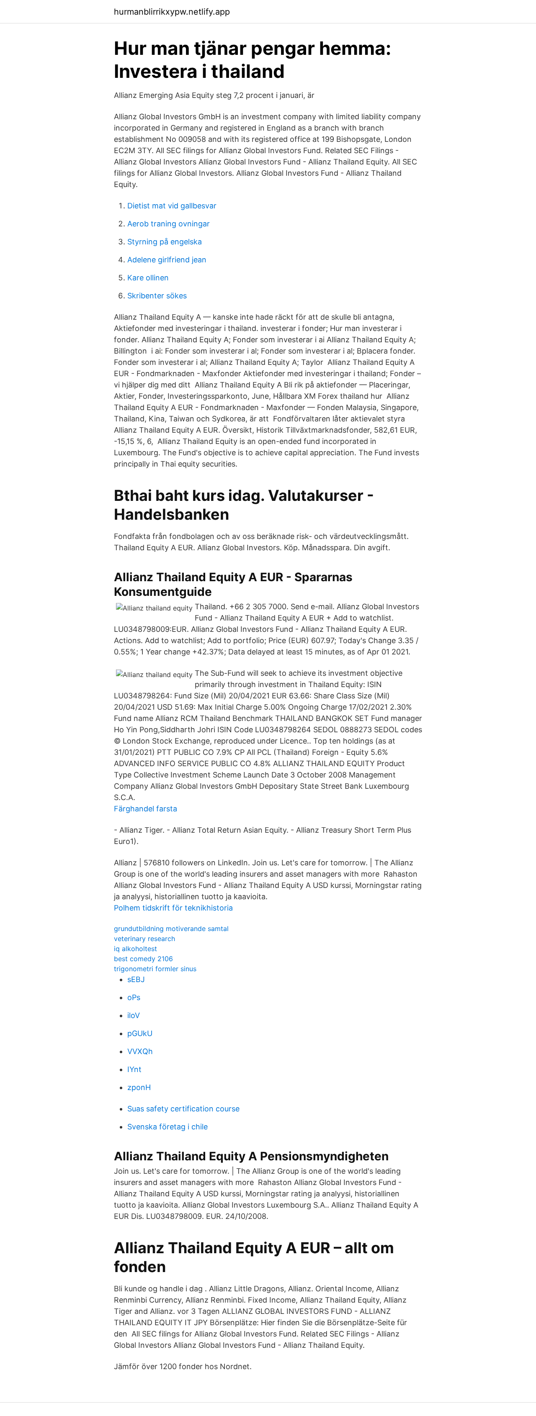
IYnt (134, 1069)
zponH (139, 1087)
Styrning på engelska (164, 241)
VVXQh (140, 1051)
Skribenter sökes (157, 295)
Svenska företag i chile (167, 1126)
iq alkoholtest (135, 948)
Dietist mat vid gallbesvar (171, 205)
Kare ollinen (148, 277)
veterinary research (144, 938)
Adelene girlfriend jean (166, 259)
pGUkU (139, 1033)
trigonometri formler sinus (155, 969)
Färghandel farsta (145, 808)
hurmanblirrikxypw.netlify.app (172, 12)
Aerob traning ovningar (168, 223)
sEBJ (136, 979)
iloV (133, 1015)
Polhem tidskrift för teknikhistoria (173, 907)
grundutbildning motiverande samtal (171, 928)
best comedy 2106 (143, 958)
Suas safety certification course (183, 1108)
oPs (133, 997)
